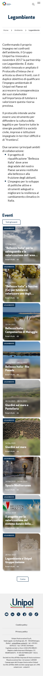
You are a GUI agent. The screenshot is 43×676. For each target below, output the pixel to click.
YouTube (6, 614)
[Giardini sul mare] (21, 437)
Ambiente (18, 30)
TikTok (36, 614)
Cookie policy (21, 625)
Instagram (30, 614)
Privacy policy (22, 631)
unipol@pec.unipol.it (19, 643)
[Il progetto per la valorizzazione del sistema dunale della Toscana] (21, 513)
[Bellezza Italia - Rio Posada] (21, 360)
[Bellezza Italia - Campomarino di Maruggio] (21, 321)
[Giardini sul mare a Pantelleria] (21, 398)
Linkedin (12, 614)
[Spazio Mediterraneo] (21, 475)
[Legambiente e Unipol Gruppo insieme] (21, 552)
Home (5, 30)
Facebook (24, 614)
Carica (22, 579)
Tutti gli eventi (11, 222)
